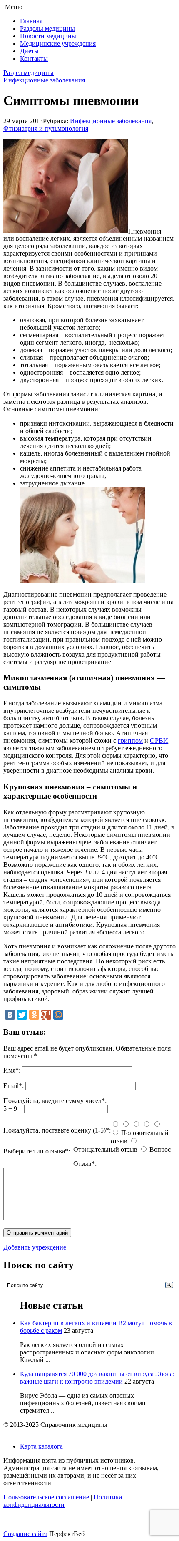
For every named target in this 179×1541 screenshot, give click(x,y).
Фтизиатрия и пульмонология (45, 128)
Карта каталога (41, 1446)
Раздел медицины (28, 72)
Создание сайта (25, 1533)
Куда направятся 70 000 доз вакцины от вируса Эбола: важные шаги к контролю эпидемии (97, 1377)
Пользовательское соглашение (46, 1497)
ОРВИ (159, 740)
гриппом (130, 740)
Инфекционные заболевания (44, 80)
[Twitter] (22, 1015)
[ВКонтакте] (10, 1015)
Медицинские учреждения (58, 43)
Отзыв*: (85, 1163)
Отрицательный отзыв (105, 1149)
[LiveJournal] (70, 1015)
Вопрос (160, 1149)
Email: (13, 1085)
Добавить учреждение (34, 1247)
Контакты (34, 58)
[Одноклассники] (34, 1015)
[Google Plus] (46, 1015)
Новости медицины (48, 36)
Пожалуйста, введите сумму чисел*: (55, 1100)
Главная (31, 21)
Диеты (29, 51)
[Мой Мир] (58, 1015)
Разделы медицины (47, 28)
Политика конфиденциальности (62, 1501)
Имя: (11, 1070)
